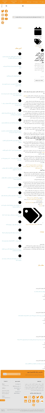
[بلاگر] (29, 401)
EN (1, 5)
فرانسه (43, 152)
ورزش (27, 224)
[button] (23, 6)
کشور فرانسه (31, 224)
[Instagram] (2, 14)
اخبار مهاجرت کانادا (32, 199)
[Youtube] (6, 18)
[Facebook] (6, 11)
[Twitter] (2, 11)
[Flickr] (33, 401)
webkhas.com (3, 410)
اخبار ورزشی (38, 288)
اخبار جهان (43, 288)
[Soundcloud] (41, 401)
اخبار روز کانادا (39, 199)
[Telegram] (6, 14)
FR (1, 6)
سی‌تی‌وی (40, 205)
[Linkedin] (2, 18)
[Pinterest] (37, 401)
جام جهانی (25, 95)
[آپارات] (2, 22)
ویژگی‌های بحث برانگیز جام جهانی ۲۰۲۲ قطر (34, 164)
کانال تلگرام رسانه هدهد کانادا (32, 197)
